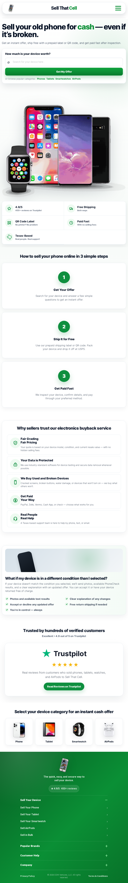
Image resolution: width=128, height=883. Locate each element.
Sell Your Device (30, 800)
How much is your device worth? (27, 53)
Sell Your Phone (29, 807)
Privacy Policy (27, 876)
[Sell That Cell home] (64, 765)
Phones (41, 78)
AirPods (76, 78)
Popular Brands (30, 845)
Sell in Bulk (26, 834)
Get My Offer (64, 71)
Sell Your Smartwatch (33, 821)
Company (26, 864)
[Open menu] (118, 8)
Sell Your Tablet (29, 814)
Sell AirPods (27, 828)
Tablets (50, 78)
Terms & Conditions (98, 876)
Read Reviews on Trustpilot (64, 686)
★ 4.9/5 (64, 788)
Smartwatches (63, 78)
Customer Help (29, 855)
